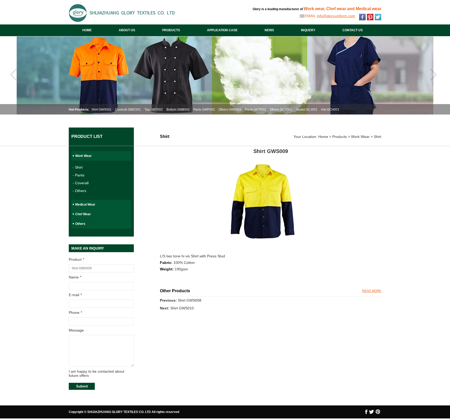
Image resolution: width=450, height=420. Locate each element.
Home (323, 137)
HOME (87, 30)
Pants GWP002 (204, 109)
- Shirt (78, 167)
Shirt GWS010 (182, 308)
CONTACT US (352, 30)
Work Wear (83, 156)
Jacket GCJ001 (306, 109)
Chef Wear (83, 214)
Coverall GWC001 (128, 109)
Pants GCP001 (255, 109)
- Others (79, 191)
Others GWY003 (229, 109)
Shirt (377, 137)
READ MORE (371, 291)
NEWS (269, 30)
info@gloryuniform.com (336, 16)
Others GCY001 (281, 109)
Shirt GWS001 (101, 109)
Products (339, 137)
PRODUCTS (171, 30)
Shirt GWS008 (189, 300)
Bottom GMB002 (178, 109)
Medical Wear (85, 204)
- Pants (78, 175)
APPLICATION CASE (222, 30)
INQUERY (308, 30)
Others (80, 224)
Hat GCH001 (330, 109)
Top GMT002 (154, 109)
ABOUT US (127, 30)
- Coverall (81, 183)
